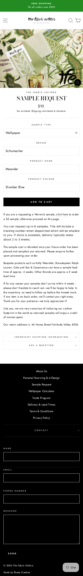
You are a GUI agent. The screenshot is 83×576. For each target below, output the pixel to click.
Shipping (36, 111)
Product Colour (41, 179)
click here (62, 214)
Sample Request (41, 384)
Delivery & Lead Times (41, 404)
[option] (41, 5)
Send (12, 553)
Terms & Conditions (41, 411)
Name (7, 448)
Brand (41, 142)
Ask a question (41, 345)
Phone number (15, 490)
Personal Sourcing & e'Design (41, 378)
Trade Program (41, 398)
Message (10, 510)
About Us (41, 371)
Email (7, 469)
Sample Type (41, 124)
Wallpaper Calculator (42, 391)
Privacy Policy (41, 418)
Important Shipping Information (41, 337)
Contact (41, 430)
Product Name (41, 160)
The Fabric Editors (41, 92)
